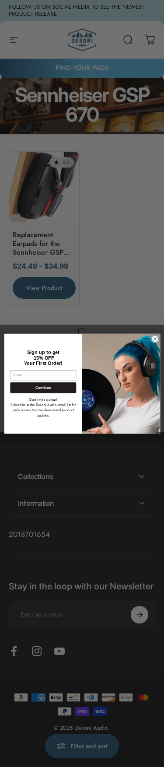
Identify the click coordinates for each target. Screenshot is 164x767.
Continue (43, 387)
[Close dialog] (154, 338)
